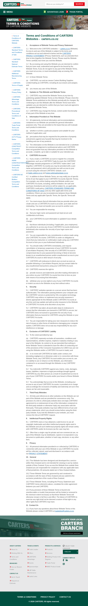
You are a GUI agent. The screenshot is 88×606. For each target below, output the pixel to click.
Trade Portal (76, 12)
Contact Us (65, 597)
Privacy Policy (48, 597)
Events (31, 563)
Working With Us (16, 553)
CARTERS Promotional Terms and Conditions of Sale (16, 113)
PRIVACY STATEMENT (38, 454)
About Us (14, 549)
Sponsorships (33, 566)
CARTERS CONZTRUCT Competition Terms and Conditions (16, 148)
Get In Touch (15, 577)
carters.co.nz (65, 49)
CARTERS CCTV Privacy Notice (16, 137)
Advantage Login (55, 12)
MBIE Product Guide (53, 566)
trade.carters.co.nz (35, 173)
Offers (31, 553)
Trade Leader (33, 549)
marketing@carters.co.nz (64, 511)
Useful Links (33, 576)
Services (49, 553)
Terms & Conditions (26, 597)
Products (50, 549)
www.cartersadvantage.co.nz (57, 173)
